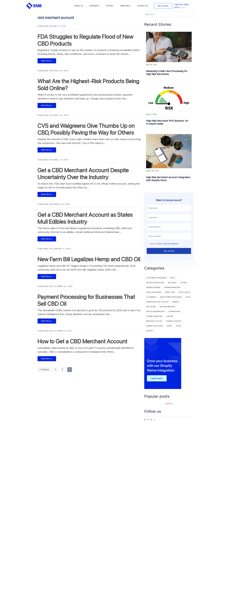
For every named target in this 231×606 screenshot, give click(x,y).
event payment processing (171, 297)
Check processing (153, 292)
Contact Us (142, 6)
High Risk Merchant (168, 307)
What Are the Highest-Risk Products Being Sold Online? (88, 85)
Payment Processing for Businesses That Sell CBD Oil (86, 300)
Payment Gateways (173, 321)
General (175, 302)
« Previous (44, 369)
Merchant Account (154, 321)
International (175, 311)
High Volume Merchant (155, 311)
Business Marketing (172, 287)
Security (150, 331)
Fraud (188, 297)
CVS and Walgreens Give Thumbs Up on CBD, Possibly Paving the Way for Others (86, 129)
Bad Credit (172, 283)
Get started (163, 6)
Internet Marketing (154, 316)
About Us (78, 6)
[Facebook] (145, 420)
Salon (178, 326)
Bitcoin (184, 283)
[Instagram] (154, 420)
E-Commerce (151, 297)
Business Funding (153, 287)
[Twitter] (148, 420)
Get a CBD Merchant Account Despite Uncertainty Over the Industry (83, 174)
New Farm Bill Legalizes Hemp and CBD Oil (89, 259)
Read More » (45, 61)
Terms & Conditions (170, 244)
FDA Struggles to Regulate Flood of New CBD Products (85, 40)
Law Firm (169, 316)
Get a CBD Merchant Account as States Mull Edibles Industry (85, 218)
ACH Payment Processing (156, 278)
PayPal (169, 326)
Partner (109, 6)
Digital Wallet (185, 292)
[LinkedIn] (151, 420)
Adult (172, 278)
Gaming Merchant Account (157, 302)
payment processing (154, 326)
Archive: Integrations (155, 283)
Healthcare (151, 307)
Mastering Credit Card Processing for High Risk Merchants (166, 73)
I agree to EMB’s (164, 244)
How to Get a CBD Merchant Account (82, 341)
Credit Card (170, 292)
